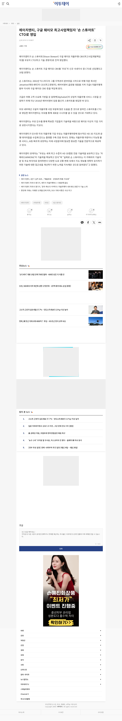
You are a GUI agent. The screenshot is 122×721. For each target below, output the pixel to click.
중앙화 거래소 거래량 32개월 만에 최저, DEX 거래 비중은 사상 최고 (46, 190)
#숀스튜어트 (57, 202)
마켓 (12, 23)
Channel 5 (25, 694)
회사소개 (21, 712)
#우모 (46, 202)
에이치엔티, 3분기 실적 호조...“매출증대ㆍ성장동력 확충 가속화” (45, 179)
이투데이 (5, 23)
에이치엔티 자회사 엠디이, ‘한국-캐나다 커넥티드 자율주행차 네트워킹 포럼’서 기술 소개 (54, 186)
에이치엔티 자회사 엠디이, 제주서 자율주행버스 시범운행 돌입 (44, 182)
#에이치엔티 (25, 202)
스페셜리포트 (25, 689)
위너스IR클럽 (25, 699)
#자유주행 (37, 202)
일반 (18, 23)
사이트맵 (101, 712)
